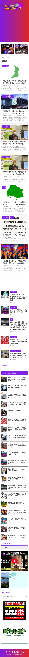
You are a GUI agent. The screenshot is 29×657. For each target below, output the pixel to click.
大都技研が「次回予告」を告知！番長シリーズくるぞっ (17, 494)
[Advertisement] (14, 27)
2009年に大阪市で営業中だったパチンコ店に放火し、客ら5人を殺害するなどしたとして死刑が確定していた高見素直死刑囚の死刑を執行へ (18, 325)
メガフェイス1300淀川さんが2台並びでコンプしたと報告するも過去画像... (17, 395)
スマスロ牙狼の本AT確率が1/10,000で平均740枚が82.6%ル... (17, 503)
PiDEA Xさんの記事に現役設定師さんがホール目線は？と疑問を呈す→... (17, 437)
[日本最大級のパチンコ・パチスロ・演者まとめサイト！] (14, 6)
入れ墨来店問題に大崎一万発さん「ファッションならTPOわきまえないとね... (17, 445)
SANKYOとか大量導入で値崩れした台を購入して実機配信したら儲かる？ (17, 528)
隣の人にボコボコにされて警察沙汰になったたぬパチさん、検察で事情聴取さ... (17, 379)
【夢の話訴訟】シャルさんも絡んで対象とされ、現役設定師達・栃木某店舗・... (17, 429)
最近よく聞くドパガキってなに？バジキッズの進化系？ (17, 469)
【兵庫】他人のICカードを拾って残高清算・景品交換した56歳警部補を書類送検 (14, 263)
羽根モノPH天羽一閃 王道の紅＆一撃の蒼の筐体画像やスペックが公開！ (17, 479)
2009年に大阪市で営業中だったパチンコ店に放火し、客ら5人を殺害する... (17, 487)
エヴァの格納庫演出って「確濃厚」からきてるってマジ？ (17, 453)
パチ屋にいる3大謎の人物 (14, 411)
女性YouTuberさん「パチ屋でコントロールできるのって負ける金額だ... (17, 537)
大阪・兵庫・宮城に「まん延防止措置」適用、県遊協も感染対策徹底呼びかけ (14, 83)
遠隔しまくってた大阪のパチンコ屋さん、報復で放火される (17, 386)
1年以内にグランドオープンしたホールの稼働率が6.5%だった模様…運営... (17, 462)
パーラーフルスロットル (14, 652)
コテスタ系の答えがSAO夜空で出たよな (17, 519)
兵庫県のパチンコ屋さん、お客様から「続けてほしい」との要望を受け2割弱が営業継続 (14, 204)
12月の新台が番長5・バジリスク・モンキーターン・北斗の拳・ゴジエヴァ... (17, 512)
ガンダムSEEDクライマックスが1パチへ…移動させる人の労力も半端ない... (17, 404)
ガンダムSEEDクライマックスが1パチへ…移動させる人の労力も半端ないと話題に (19, 355)
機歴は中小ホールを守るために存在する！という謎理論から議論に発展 (18, 341)
